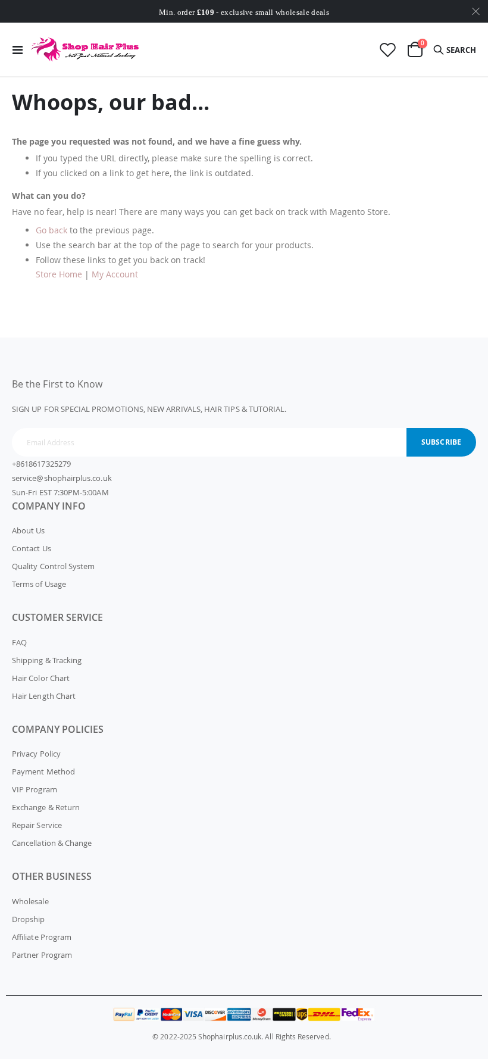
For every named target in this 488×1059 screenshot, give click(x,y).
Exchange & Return (46, 807)
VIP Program (34, 789)
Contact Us (31, 548)
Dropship (28, 919)
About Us (28, 530)
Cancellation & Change (52, 843)
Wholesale (30, 901)
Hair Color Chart (41, 678)
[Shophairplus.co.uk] (85, 49)
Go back (51, 230)
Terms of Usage (39, 584)
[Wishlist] (387, 50)
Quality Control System (53, 566)
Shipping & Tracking (47, 660)
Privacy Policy (36, 753)
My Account (115, 274)
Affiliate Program (41, 937)
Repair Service (37, 825)
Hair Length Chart (44, 696)
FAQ (19, 642)
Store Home (59, 274)
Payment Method (43, 771)
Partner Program (42, 954)
